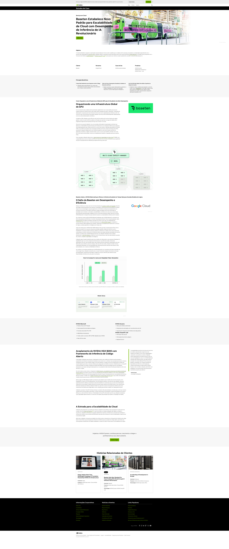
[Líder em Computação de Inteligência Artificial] (79, 5)
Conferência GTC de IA (107, 518)
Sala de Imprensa (106, 505)
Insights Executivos (132, 509)
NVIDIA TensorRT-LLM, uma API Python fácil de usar (101, 375)
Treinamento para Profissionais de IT (136, 518)
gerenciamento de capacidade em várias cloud (103, 137)
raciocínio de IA (91, 54)
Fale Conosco (127, 535)
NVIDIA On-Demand (106, 520)
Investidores (79, 507)
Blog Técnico (105, 509)
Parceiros (130, 507)
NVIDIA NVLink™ (79, 220)
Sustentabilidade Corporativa (82, 516)
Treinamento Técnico (132, 516)
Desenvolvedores (132, 505)
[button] (152, 5)
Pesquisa (78, 514)
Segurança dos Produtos (117, 535)
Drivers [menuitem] (133, 5)
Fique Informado (105, 514)
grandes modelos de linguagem (109, 205)
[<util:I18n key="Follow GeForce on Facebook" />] (139, 525)
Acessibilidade (108, 535)
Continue (148, 1)
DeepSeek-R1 (138, 88)
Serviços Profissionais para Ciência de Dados (138, 520)
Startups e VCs (131, 511)
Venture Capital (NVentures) (82, 509)
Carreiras (78, 520)
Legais (102, 535)
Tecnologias (78, 518)
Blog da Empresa (106, 507)
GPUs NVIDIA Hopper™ (106, 222)
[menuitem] (86, 5)
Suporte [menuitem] (137, 5)
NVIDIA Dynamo (90, 55)
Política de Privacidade (81, 535)
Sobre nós (78, 505)
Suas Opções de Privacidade (93, 535)
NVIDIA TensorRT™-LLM (100, 55)
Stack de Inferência (88, 411)
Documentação (131, 514)
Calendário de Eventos (107, 516)
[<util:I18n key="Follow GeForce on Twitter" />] (148, 525)
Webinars (104, 511)
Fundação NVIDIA (80, 511)
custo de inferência (86, 235)
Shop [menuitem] (129, 5)
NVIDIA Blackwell (133, 54)
